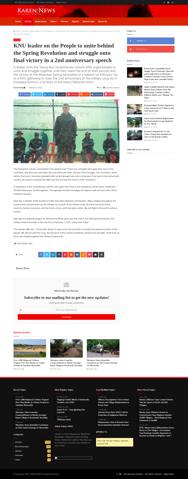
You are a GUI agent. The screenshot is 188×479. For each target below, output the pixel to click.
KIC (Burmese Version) (24, 2)
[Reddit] (71, 254)
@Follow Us (101, 432)
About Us (102, 21)
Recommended (21, 446)
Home (18, 21)
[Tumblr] (59, 254)
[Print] (101, 254)
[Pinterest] (65, 254)
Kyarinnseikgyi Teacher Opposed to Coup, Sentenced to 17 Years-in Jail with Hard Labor (159, 108)
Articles (25, 31)
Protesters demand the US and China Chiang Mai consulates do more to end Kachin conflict (157, 134)
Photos (64, 21)
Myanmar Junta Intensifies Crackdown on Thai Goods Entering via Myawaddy (102, 363)
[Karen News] (38, 11)
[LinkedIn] (53, 254)
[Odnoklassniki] (83, 254)
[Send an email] (24, 88)
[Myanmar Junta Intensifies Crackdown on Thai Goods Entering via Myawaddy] (103, 348)
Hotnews (19, 455)
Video (53, 21)
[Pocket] (89, 254)
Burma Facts (88, 21)
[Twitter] (47, 254)
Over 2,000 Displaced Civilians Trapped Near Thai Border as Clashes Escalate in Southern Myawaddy (29, 363)
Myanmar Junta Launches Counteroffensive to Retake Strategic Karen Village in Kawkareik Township (66, 363)
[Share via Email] (95, 254)
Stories (28, 21)
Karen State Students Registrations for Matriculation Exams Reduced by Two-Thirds (159, 121)
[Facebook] (41, 254)
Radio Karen (61, 2)
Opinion (18, 451)
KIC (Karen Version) (45, 2)
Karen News (18, 88)
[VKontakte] (77, 254)
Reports (75, 21)
